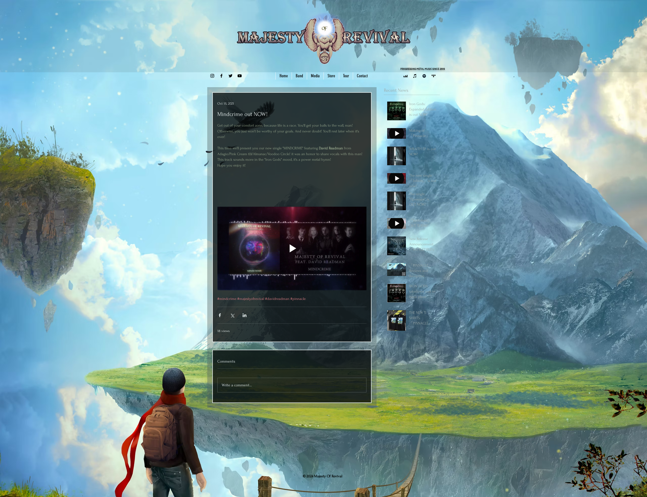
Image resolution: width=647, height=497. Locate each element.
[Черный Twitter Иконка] (230, 75)
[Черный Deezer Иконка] (405, 76)
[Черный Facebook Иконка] (221, 75)
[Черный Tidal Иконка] (433, 76)
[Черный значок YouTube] (239, 75)
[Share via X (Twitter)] (232, 315)
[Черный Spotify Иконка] (424, 76)
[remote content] (291, 184)
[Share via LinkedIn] (244, 315)
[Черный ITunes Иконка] (415, 76)
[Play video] (291, 249)
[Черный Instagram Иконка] (212, 75)
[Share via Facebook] (219, 315)
